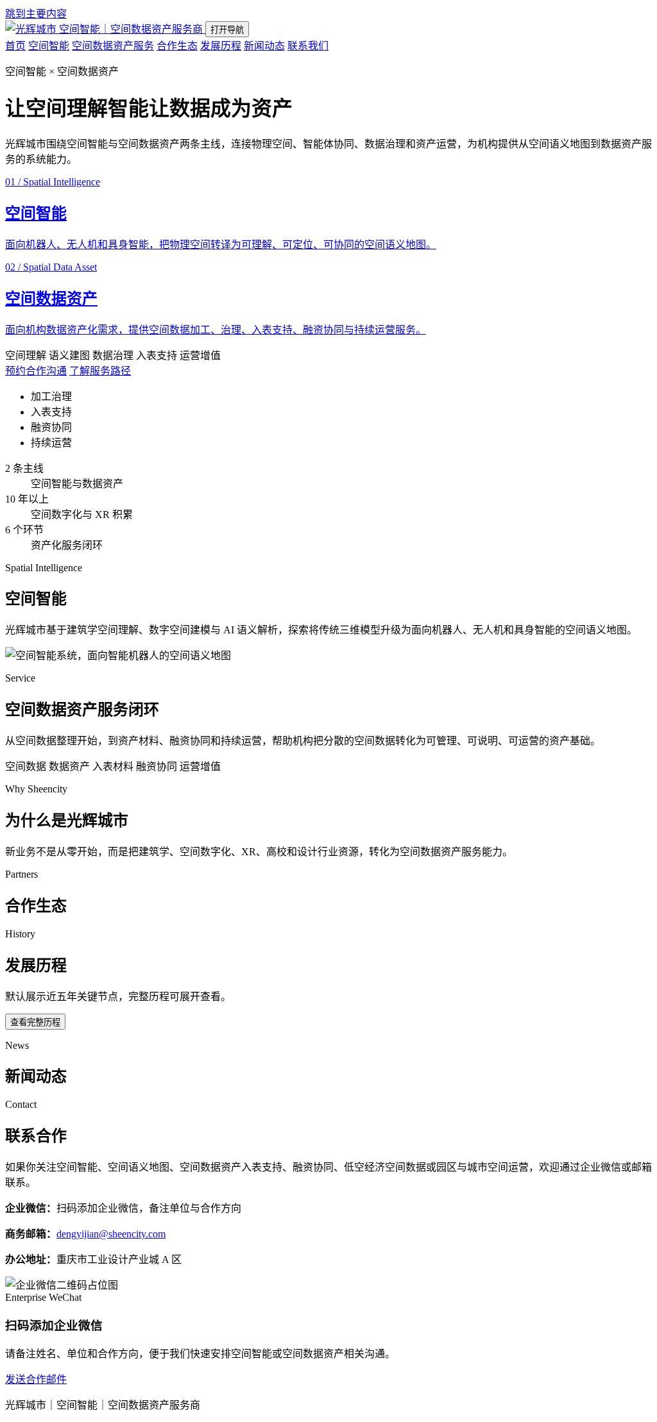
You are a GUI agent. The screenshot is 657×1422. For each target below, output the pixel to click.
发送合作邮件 (36, 1379)
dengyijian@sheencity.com (111, 1233)
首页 (15, 45)
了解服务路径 (100, 370)
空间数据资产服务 (113, 45)
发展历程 (220, 45)
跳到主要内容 (36, 13)
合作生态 (177, 45)
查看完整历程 (35, 1022)
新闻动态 (264, 45)
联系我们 (307, 45)
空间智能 (48, 45)
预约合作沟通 (36, 370)
